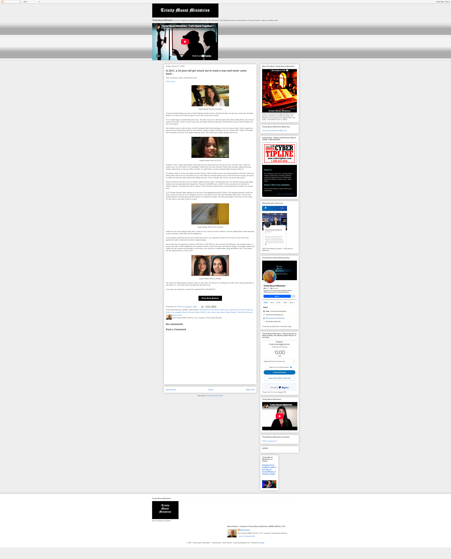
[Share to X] (211, 307)
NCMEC (203, 312)
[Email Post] (202, 307)
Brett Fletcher (215, 310)
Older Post (250, 390)
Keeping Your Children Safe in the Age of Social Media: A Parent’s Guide (269, 469)
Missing (184, 312)
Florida (168, 312)
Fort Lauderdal (176, 312)
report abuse (220, 312)
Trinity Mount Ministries (245, 312)
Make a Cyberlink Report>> (286, 194)
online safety (211, 312)
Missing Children (194, 312)
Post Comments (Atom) (215, 396)
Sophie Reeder (231, 312)
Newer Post (171, 390)
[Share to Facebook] (213, 307)
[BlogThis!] (208, 307)
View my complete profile (246, 536)
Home (210, 390)
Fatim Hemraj (170, 81)
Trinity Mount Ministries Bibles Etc (274, 130)
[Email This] (206, 307)
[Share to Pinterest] (215, 307)
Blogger (261, 543)
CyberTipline (233, 310)
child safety (224, 310)
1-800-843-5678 (204, 310)
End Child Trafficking (246, 310)
